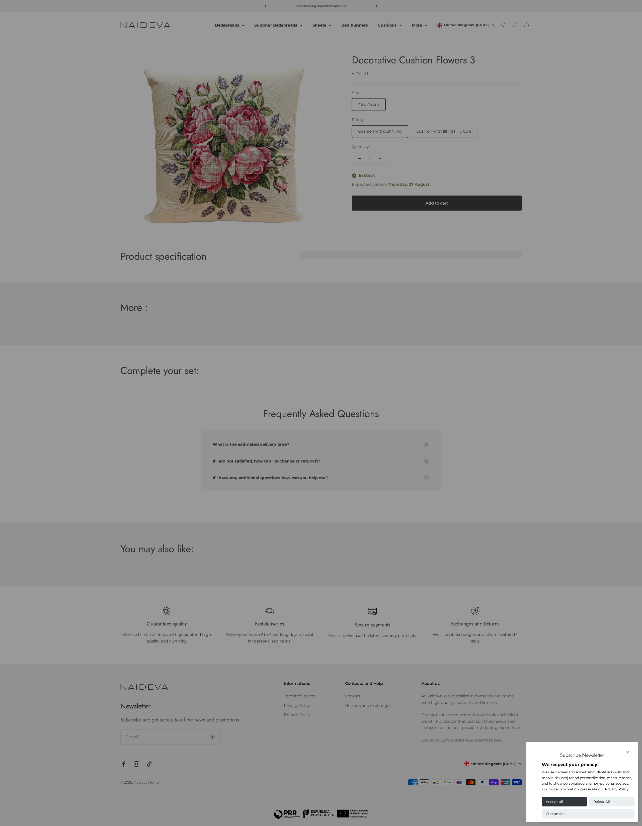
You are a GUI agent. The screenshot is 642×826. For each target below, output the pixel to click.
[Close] (627, 752)
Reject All (601, 801)
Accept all (554, 801)
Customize (555, 813)
